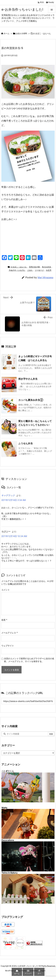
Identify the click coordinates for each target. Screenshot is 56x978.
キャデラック (8, 495)
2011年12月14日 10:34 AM (14, 536)
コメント (5, 589)
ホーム (6, 33)
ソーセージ (39, 270)
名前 (4, 620)
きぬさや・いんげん (17, 270)
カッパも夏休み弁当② (30, 399)
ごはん (30, 270)
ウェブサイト (7, 645)
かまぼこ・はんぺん (42, 33)
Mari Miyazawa (45, 277)
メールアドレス (9, 632)
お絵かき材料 (21, 33)
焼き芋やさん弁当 (27, 378)
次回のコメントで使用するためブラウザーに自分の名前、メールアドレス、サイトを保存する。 (29, 660)
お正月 (48, 270)
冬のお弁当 (46, 267)
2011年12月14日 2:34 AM (13, 500)
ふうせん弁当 (25, 443)
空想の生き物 (34, 267)
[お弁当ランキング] (34, 942)
